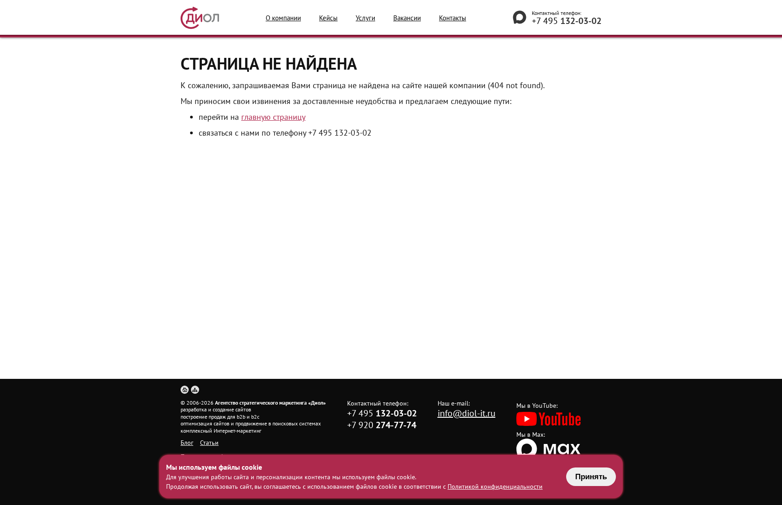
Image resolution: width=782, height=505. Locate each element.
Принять (591, 476)
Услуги (365, 18)
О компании (283, 18)
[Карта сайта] (195, 390)
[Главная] (185, 390)
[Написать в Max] (519, 17)
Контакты (452, 18)
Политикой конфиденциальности (495, 486)
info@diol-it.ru (467, 413)
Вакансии (407, 18)
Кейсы (328, 18)
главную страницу (273, 117)
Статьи (209, 443)
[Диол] (200, 18)
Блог (187, 443)
